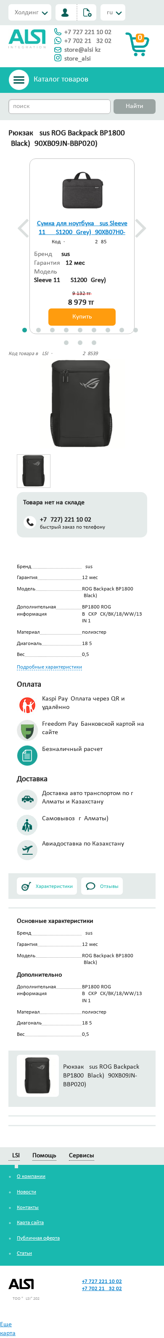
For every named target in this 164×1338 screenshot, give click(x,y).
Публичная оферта (38, 1238)
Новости (26, 1192)
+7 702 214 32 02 (87, 41)
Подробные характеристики (49, 667)
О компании (31, 1176)
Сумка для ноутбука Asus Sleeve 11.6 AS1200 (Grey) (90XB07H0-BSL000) (82, 232)
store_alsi (77, 58)
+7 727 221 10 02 (87, 32)
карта (8, 1333)
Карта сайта (30, 1222)
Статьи (24, 1253)
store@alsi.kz (82, 50)
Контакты (28, 1207)
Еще (6, 1324)
